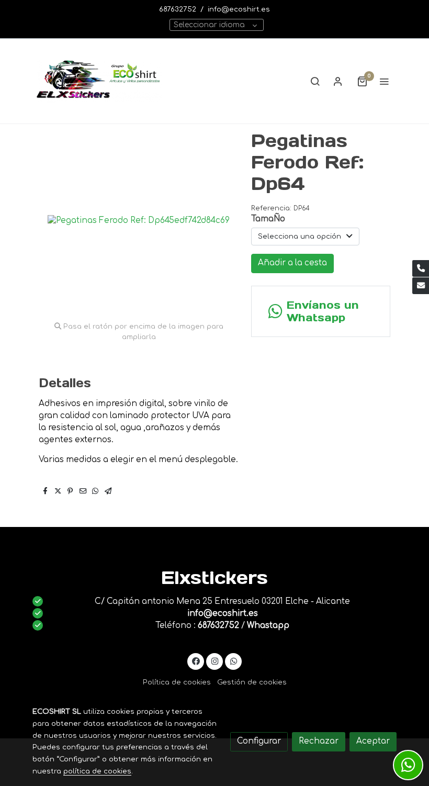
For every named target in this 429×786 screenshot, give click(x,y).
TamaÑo (268, 219)
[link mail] (420, 285)
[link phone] (420, 268)
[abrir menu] (384, 81)
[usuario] (338, 81)
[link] (99, 81)
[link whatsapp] (233, 661)
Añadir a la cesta (292, 263)
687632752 (177, 9)
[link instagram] (214, 661)
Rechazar (318, 741)
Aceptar (373, 741)
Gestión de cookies (252, 682)
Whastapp (268, 625)
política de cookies (97, 771)
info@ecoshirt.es (239, 9)
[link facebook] (196, 661)
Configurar (259, 741)
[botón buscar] (314, 81)
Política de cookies (177, 682)
